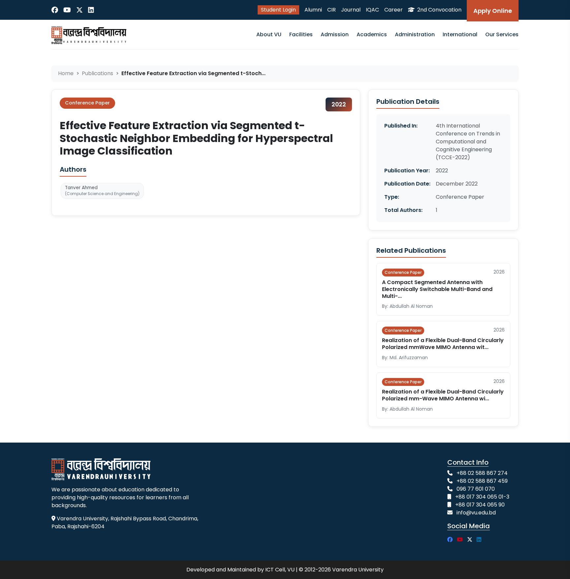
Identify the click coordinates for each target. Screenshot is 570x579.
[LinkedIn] (91, 10)
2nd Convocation (438, 10)
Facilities (301, 34)
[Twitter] (79, 10)
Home (66, 73)
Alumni (313, 10)
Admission (335, 34)
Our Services (502, 34)
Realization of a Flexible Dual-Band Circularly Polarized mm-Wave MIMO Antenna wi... (443, 395)
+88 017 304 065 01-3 (482, 497)
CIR (331, 10)
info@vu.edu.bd (476, 512)
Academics (372, 34)
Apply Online (492, 11)
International (460, 34)
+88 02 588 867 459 (482, 481)
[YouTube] (67, 10)
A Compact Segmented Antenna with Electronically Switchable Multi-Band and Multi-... (437, 289)
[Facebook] (54, 10)
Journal (351, 10)
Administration (415, 34)
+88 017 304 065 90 (480, 504)
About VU (268, 34)
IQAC (372, 10)
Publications (97, 73)
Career (393, 10)
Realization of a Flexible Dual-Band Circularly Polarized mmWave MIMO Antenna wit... (443, 343)
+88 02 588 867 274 (482, 473)
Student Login (278, 10)
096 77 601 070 (476, 489)
